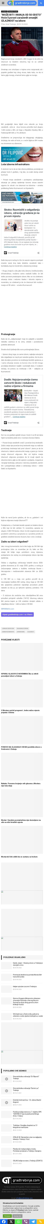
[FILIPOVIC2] (22, 161)
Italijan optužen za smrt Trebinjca (25, 986)
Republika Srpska (12, 11)
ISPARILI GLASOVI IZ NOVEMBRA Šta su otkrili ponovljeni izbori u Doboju (19, 675)
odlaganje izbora (22, 628)
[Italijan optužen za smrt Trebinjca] (6, 989)
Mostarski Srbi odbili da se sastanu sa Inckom (19, 857)
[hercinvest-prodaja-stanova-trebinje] (22, 203)
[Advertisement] (22, 101)
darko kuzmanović (8, 631)
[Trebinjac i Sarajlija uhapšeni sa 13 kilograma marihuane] (6, 1127)
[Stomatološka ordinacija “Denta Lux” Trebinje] (6, 1090)
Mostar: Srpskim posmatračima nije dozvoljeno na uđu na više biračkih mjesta (21, 821)
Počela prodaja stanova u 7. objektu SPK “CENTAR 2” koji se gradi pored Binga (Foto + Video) (27, 1114)
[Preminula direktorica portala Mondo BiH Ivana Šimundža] (6, 977)
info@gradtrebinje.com (24, 1198)
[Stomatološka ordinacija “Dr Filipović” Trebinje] (6, 1079)
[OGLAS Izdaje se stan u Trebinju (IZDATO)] (6, 1163)
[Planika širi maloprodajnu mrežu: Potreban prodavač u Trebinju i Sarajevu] (6, 1151)
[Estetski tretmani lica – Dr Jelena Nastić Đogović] (6, 1102)
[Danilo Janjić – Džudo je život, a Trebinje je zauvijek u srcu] (6, 965)
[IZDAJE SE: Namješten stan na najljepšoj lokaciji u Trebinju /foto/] (6, 1139)
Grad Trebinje (11, 24)
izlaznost (30, 631)
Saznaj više (17, 1216)
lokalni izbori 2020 (8, 628)
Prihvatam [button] (7, 1216)
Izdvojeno (4, 11)
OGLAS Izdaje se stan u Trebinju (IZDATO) (28, 1161)
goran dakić (21, 631)
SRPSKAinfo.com (7, 609)
